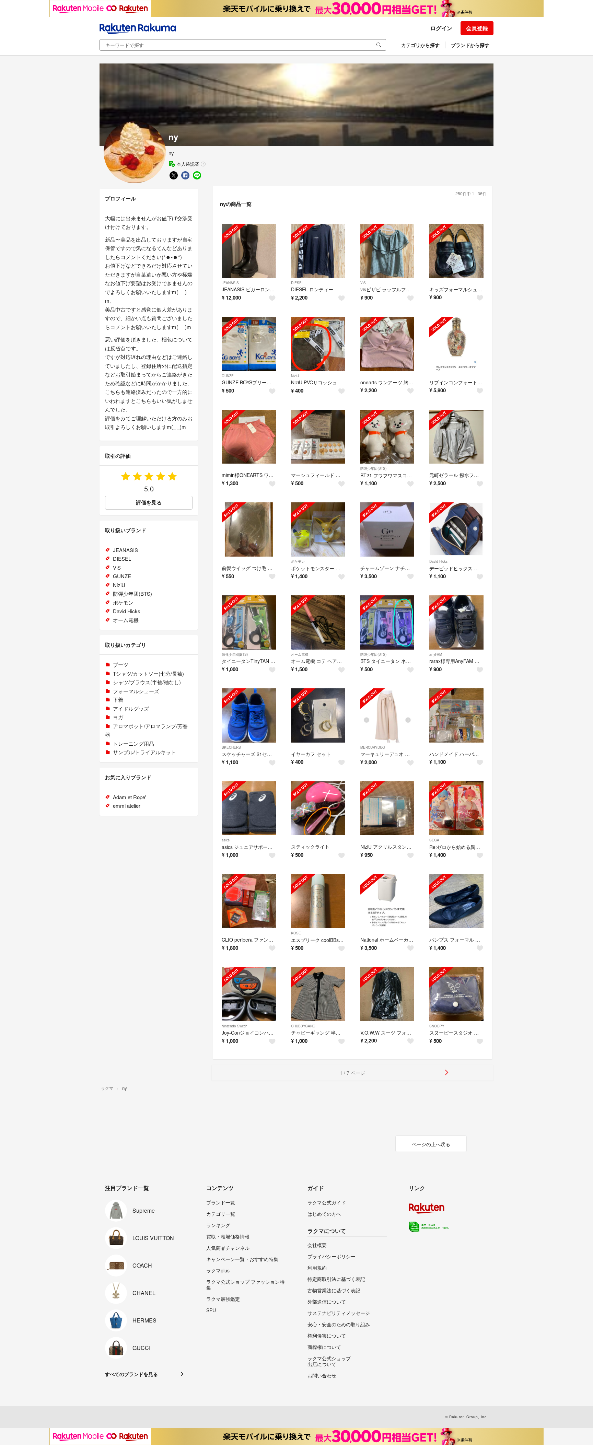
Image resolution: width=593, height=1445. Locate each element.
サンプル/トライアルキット (144, 752)
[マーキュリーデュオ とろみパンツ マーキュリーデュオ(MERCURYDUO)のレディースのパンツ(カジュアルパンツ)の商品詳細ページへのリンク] (387, 715)
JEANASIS (230, 282)
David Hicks (438, 561)
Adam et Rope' (129, 797)
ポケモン (298, 561)
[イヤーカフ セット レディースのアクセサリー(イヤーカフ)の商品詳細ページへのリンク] (318, 715)
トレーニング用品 (133, 743)
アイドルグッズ (131, 708)
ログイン (441, 28)
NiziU (295, 375)
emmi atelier (126, 805)
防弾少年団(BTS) (373, 468)
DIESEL (297, 282)
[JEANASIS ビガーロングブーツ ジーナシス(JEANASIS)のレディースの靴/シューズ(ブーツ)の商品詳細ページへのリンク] (249, 251)
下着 (118, 699)
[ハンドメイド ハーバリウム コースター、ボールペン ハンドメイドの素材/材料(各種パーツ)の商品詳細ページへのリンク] (456, 715)
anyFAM (435, 654)
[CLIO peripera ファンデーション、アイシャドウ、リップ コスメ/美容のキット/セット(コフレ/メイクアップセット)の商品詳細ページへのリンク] (249, 901)
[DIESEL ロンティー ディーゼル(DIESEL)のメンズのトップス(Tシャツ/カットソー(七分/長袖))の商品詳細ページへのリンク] (318, 251)
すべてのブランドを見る (131, 1374)
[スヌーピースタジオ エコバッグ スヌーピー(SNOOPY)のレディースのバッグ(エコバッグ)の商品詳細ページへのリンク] (456, 994)
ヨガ (118, 717)
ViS (363, 282)
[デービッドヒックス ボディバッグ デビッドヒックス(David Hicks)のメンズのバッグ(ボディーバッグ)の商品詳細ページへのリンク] (456, 529)
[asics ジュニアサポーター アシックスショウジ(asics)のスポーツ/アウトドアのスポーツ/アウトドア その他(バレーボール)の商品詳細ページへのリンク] (249, 808)
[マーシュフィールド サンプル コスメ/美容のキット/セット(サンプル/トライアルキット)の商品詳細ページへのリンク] (318, 437)
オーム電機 (299, 654)
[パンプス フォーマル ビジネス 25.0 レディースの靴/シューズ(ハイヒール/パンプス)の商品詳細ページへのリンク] (456, 901)
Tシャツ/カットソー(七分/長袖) (148, 673)
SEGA (434, 840)
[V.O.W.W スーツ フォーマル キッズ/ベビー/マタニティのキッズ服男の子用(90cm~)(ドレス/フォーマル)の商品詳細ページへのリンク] (387, 994)
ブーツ (120, 664)
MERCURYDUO (372, 747)
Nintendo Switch (234, 1026)
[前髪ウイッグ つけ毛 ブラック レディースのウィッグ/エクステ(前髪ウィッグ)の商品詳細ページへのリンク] (249, 529)
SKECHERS (231, 747)
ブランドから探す (470, 45)
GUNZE (228, 375)
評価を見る (149, 502)
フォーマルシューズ (136, 691)
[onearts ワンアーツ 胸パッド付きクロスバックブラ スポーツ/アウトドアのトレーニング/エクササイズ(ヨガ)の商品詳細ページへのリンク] (387, 344)
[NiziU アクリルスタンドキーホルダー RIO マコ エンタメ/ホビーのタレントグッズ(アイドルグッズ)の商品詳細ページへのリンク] (387, 808)
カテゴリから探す (420, 45)
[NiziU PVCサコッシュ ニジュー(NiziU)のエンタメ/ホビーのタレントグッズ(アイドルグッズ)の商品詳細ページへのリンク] (318, 344)
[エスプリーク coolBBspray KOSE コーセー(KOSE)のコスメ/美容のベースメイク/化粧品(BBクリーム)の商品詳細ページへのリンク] (318, 901)
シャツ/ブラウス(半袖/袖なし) (147, 682)
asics (226, 840)
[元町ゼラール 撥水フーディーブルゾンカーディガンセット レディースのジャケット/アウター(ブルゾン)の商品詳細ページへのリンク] (456, 437)
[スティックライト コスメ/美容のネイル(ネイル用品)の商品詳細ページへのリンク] (318, 808)
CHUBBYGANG (303, 1026)
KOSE (296, 933)
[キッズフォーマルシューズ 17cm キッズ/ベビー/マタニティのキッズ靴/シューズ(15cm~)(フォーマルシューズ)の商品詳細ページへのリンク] (456, 251)
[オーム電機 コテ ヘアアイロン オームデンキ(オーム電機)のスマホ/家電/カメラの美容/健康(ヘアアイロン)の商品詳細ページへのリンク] (318, 622)
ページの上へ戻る (431, 1144)
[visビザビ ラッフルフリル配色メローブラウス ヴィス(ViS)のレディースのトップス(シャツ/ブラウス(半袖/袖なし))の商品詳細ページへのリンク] (387, 251)
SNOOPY (436, 1026)
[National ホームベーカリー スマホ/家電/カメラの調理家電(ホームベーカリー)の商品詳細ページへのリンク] (387, 901)
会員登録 (477, 28)
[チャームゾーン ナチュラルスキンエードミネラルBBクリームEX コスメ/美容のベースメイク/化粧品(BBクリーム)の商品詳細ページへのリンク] (387, 529)
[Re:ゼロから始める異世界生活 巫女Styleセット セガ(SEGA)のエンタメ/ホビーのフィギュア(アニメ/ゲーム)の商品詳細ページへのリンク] (456, 808)
